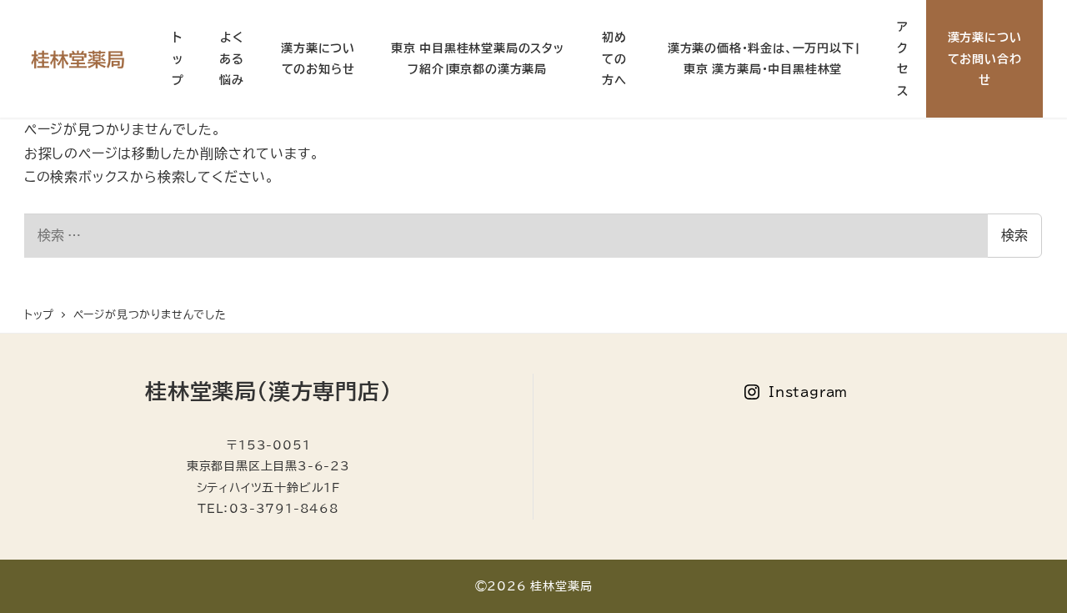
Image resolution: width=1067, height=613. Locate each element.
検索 (1014, 235)
